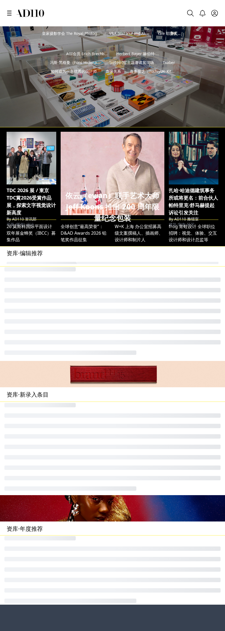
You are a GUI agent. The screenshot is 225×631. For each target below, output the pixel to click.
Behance (16, 543)
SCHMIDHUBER (131, 395)
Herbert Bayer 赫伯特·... (137, 62)
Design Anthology (187, 404)
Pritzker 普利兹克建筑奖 (140, 603)
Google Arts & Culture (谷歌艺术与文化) (47, 293)
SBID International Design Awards (96, 274)
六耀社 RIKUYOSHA (80, 469)
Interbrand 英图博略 (81, 246)
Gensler (69, 302)
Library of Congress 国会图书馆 (94, 603)
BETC (120, 385)
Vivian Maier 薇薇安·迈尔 (139, 256)
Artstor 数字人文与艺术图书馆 (36, 432)
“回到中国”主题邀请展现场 (131, 71)
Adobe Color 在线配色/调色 (142, 302)
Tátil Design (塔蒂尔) (189, 460)
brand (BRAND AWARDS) (194, 385)
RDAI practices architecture (143, 423)
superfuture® (75, 404)
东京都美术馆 (128, 469)
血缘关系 (113, 80)
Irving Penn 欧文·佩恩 (28, 321)
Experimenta (20, 404)
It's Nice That (182, 293)
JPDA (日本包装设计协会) (193, 395)
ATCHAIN (70, 312)
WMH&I (69, 385)
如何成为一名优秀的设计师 (74, 80)
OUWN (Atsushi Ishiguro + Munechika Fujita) (161, 413)
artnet (67, 321)
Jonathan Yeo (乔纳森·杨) (31, 385)
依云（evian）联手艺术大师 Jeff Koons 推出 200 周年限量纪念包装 (112, 180)
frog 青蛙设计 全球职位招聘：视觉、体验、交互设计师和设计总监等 (193, 206)
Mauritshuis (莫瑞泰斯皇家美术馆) (95, 284)
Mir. (118, 321)
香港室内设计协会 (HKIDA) (195, 441)
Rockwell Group (185, 423)
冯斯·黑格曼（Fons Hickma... (75, 71)
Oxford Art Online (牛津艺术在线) (94, 432)
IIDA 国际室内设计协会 (83, 293)
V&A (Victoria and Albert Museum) (139, 33)
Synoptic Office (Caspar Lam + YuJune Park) (159, 432)
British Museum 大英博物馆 (143, 312)
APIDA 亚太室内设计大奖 (31, 423)
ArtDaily (123, 451)
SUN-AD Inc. (19, 413)
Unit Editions (20, 312)
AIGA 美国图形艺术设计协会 (142, 246)
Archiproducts (129, 404)
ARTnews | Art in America (33, 441)
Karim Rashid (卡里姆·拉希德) (90, 441)
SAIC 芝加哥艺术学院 (27, 274)
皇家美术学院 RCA (80, 543)
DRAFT (175, 265)
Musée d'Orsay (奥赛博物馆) (89, 460)
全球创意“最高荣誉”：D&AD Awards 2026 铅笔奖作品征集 (83, 206)
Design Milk (19, 256)
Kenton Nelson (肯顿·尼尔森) (89, 413)
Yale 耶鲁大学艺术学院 (177, 33)
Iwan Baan (17, 265)
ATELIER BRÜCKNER (81, 395)
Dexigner (124, 441)
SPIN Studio (127, 284)
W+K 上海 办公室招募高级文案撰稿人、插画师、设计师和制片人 (139, 206)
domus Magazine (25, 302)
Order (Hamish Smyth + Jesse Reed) (43, 460)
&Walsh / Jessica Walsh (84, 265)
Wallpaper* (126, 293)
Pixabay (69, 330)
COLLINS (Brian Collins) (30, 284)
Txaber (169, 71)
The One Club (21, 395)
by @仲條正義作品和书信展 (190, 94)
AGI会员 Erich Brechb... (87, 62)
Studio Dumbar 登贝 (135, 274)
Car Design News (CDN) (193, 246)
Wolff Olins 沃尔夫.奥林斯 (140, 330)
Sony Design (19, 451)
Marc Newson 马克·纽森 (139, 265)
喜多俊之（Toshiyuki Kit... (152, 80)
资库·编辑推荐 (25, 227)
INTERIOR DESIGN (187, 256)
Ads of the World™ (135, 543)
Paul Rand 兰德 (184, 284)
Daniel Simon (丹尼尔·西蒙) (88, 451)
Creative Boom (22, 246)
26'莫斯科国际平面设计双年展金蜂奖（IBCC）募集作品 (31, 206)
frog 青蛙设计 (182, 302)
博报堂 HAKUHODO (189, 321)
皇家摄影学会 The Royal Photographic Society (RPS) (86, 33)
